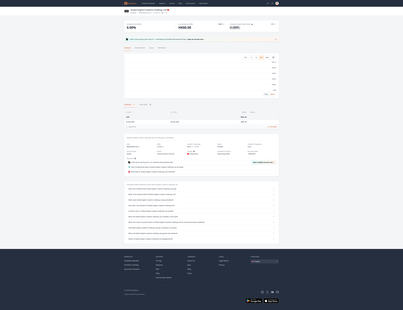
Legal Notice (224, 261)
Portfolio (203, 3)
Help (158, 273)
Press (189, 273)
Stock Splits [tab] (145, 105)
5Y (261, 57)
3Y (256, 57)
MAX (267, 57)
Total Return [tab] (162, 48)
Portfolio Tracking (131, 265)
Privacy (222, 265)
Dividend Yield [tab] (140, 48)
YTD (245, 57)
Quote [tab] (151, 48)
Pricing (171, 3)
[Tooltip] (194, 151)
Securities (190, 3)
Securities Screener (132, 269)
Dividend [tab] (127, 48)
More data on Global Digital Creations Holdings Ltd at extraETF (153, 172)
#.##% (235, 27)
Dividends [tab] (129, 105)
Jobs (189, 265)
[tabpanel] (201, 75)
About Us (191, 261)
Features (162, 3)
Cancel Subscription (164, 277)
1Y (251, 57)
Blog (189, 269)
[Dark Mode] (272, 3)
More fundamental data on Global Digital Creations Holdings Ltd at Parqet (157, 167)
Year (266, 94)
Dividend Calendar (148, 3)
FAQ (157, 269)
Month (272, 94)
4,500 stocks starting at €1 (152, 162)
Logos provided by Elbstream (134, 294)
